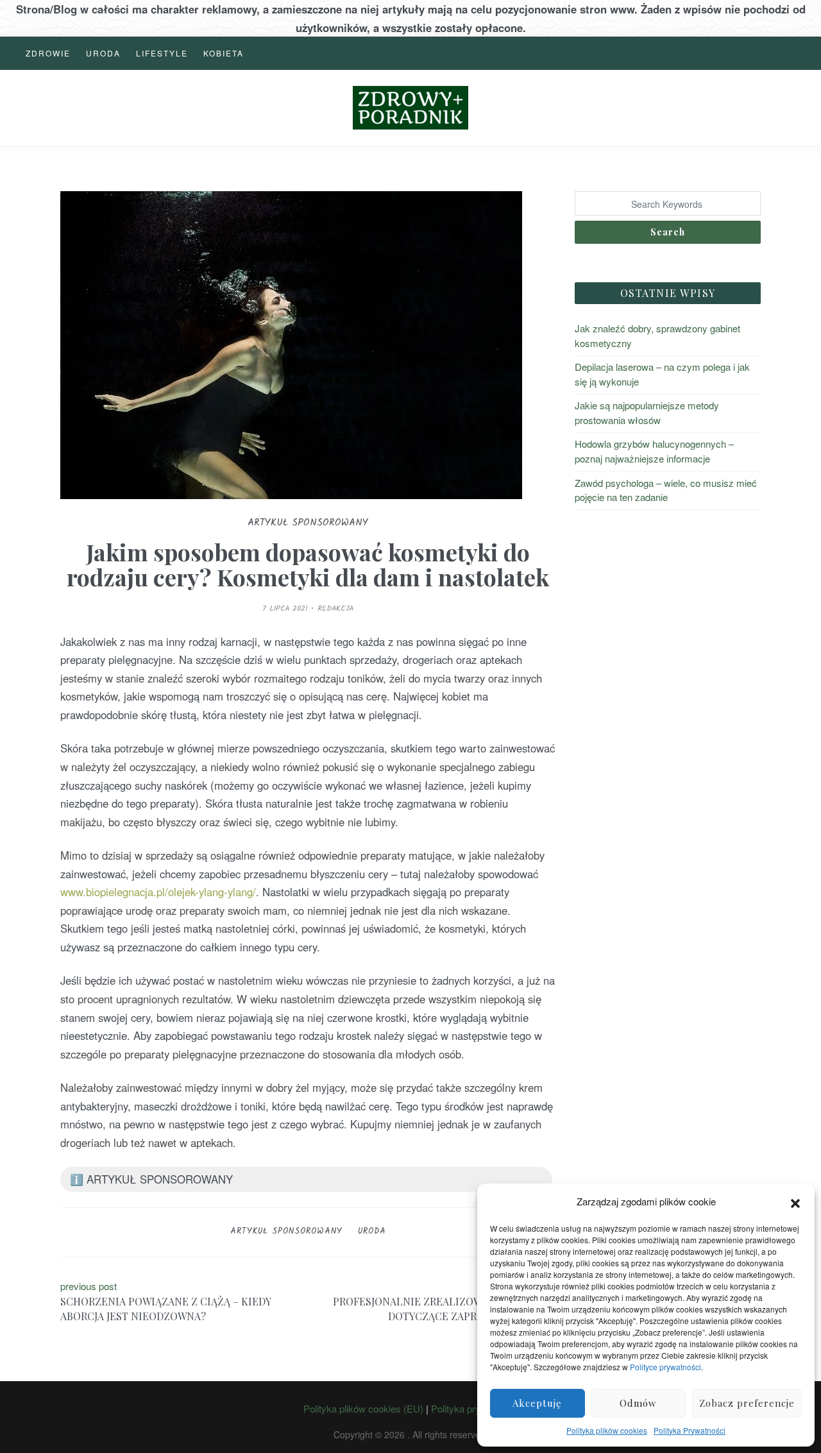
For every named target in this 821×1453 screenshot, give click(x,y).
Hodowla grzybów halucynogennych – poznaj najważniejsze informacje (654, 451)
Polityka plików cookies (606, 1430)
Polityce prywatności (665, 1366)
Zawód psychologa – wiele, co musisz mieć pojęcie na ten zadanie (666, 490)
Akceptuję (537, 1403)
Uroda (103, 52)
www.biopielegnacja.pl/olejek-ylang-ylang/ (158, 891)
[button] (795, 1201)
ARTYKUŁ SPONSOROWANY (286, 1231)
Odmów (638, 1403)
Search (667, 232)
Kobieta (223, 52)
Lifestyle (162, 52)
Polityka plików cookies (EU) (363, 1408)
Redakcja (335, 608)
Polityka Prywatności (689, 1430)
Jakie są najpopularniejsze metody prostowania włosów (647, 412)
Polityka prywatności (474, 1408)
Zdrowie (48, 52)
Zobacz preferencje (747, 1403)
